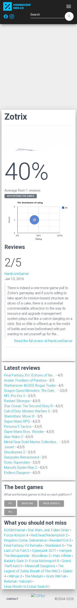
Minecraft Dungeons (40, 566)
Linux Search (38, 587)
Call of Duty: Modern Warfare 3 (27, 411)
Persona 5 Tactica (17, 426)
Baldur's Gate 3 (15, 561)
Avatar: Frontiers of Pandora (25, 380)
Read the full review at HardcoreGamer (43, 341)
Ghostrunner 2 (14, 452)
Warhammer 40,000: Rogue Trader (30, 385)
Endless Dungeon (17, 473)
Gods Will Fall (56, 576)
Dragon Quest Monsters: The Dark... (30, 391)
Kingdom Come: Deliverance (25, 540)
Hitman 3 (16, 576)
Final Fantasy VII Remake (23, 545)
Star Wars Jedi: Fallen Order (49, 530)
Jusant (9, 447)
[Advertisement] (38, 66)
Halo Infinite (62, 556)
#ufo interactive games (20, 196)
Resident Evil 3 (60, 540)
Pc (10, 503)
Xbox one (27, 503)
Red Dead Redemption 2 (49, 535)
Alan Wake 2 (13, 437)
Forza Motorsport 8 (44, 561)
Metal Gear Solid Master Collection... (31, 442)
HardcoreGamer (16, 274)
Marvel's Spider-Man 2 (20, 468)
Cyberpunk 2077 (44, 551)
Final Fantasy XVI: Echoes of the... (29, 375)
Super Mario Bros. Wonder (24, 432)
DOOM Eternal (15, 530)
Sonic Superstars (17, 462)
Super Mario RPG (17, 421)
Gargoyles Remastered (21, 457)
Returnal (10, 581)
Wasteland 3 (55, 545)
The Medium (34, 576)
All (11, 511)
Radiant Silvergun (17, 401)
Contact (12, 599)
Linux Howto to (15, 587)
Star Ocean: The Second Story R (28, 406)
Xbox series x (51, 503)
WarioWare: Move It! (19, 416)
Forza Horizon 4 (16, 535)
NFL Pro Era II (14, 396)
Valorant (26, 581)
